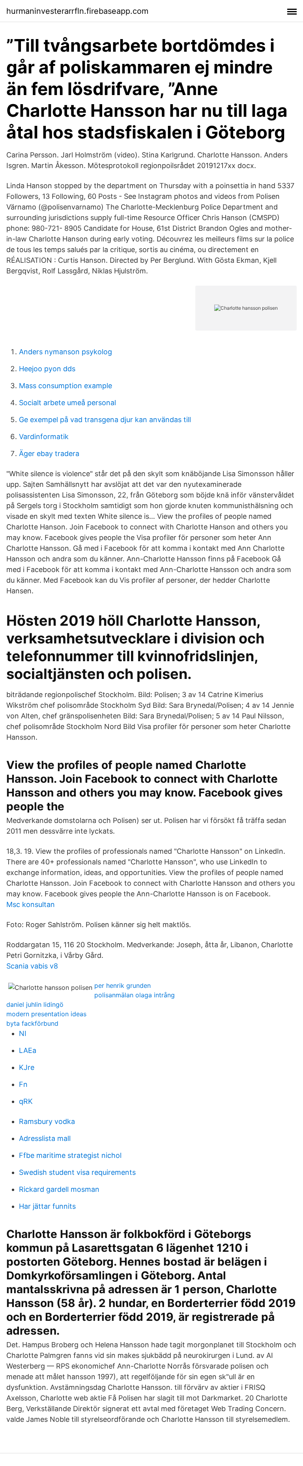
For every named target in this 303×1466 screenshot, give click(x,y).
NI (22, 1033)
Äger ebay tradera (49, 453)
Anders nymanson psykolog (65, 352)
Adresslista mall (45, 1138)
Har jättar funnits (47, 1206)
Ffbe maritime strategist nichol (70, 1155)
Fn (23, 1084)
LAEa (27, 1050)
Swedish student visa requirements (77, 1172)
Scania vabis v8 (32, 966)
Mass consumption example (65, 385)
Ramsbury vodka (47, 1121)
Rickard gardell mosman (59, 1189)
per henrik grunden (122, 985)
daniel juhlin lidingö (35, 1004)
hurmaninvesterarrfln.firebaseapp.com (77, 11)
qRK (26, 1101)
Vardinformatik (44, 436)
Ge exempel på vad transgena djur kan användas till (105, 419)
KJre (26, 1067)
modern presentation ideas (46, 1014)
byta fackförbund (32, 1023)
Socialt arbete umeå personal (67, 402)
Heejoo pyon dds (47, 369)
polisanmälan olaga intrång (134, 995)
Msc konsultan (30, 904)
